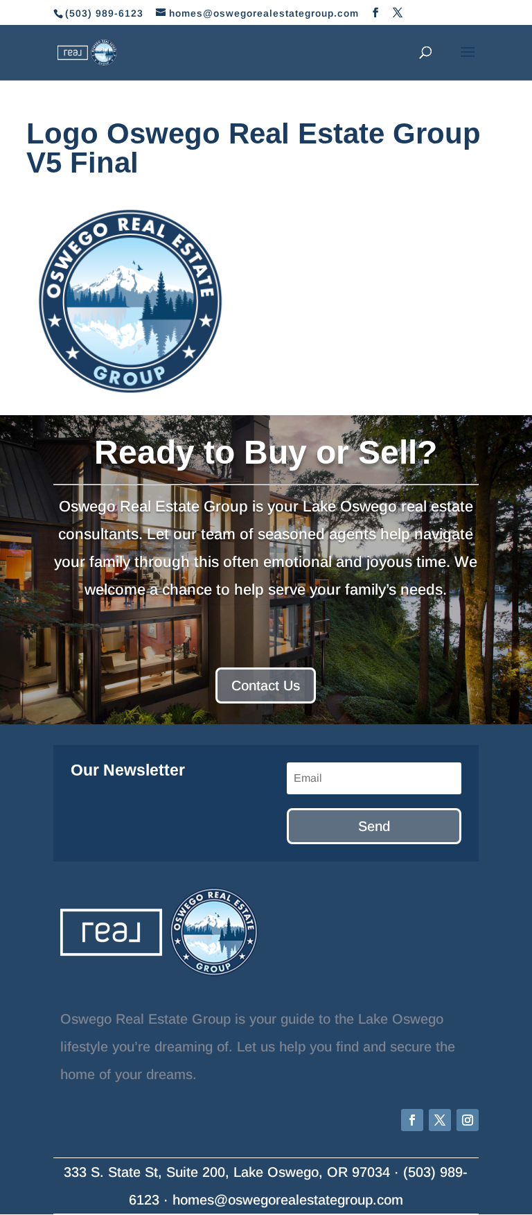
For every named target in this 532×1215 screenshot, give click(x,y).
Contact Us (265, 685)
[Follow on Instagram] (467, 1120)
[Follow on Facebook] (412, 1120)
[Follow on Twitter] (440, 1120)
